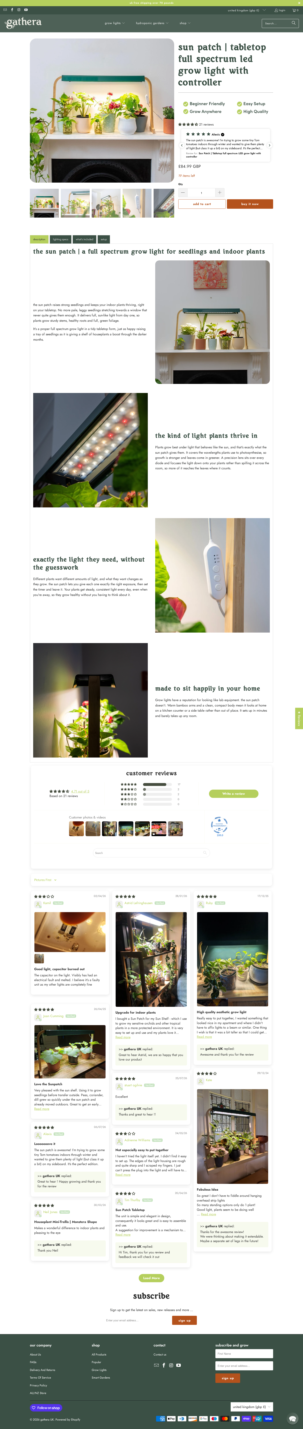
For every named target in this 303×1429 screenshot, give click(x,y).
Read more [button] (122, 1037)
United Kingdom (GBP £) (244, 10)
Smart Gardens (101, 1377)
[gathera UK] (23, 23)
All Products (99, 1354)
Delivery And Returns (42, 1370)
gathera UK (47, 1419)
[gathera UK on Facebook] (12, 10)
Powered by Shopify (67, 1419)
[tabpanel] (151, 503)
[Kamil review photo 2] (39, 959)
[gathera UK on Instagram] (19, 10)
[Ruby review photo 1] (232, 959)
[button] (115, 23)
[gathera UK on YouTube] (25, 10)
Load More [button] (151, 1278)
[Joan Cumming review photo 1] (70, 1051)
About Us (35, 1354)
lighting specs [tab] (60, 239)
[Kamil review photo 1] (70, 932)
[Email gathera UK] (5, 10)
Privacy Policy (38, 1385)
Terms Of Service (40, 1377)
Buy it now (250, 204)
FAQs (33, 1362)
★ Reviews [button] (299, 718)
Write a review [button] (233, 793)
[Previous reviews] (181, 145)
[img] (44, 896)
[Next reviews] (269, 145)
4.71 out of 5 (80, 791)
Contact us (160, 1354)
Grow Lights (99, 1370)
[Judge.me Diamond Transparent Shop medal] (219, 825)
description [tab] (39, 239)
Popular (96, 1362)
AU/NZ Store (38, 1393)
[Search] (294, 23)
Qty (180, 184)
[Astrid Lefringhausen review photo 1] (151, 959)
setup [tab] (104, 239)
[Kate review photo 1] (232, 1136)
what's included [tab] (84, 239)
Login (282, 10)
